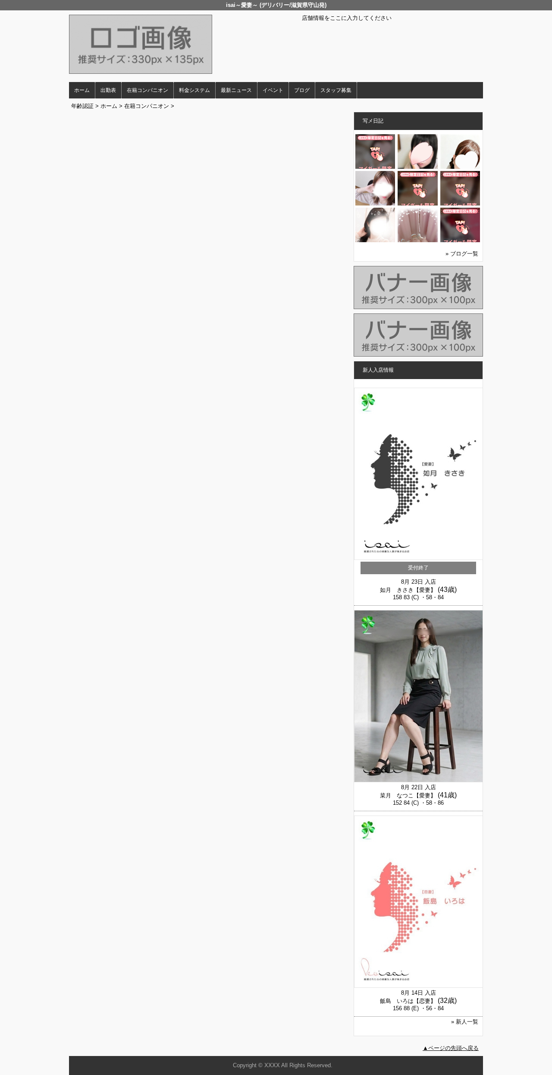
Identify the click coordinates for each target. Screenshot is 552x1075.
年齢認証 (82, 106)
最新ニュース (236, 90)
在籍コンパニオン (147, 90)
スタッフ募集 (335, 90)
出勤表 (108, 90)
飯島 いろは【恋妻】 (408, 1001)
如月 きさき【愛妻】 (408, 590)
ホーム (82, 90)
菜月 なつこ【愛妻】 (408, 795)
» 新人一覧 (464, 1021)
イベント (273, 90)
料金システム (194, 90)
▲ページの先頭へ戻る (451, 1048)
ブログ (302, 90)
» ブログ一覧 (461, 253)
